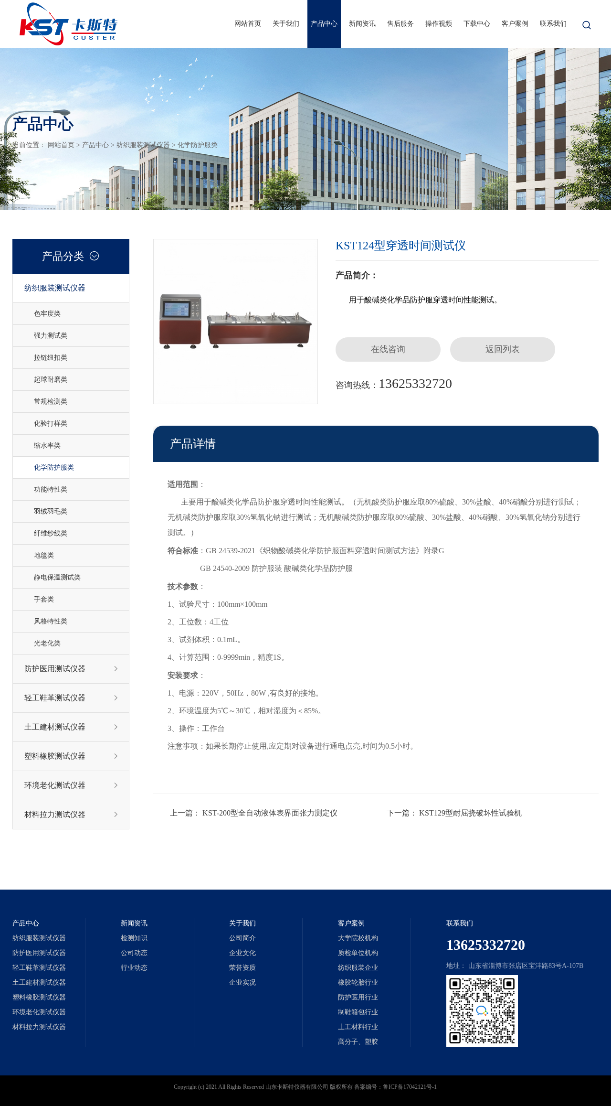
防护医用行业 (358, 997)
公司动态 (134, 952)
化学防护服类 (198, 145)
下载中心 (477, 23)
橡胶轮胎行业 (358, 982)
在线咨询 (388, 349)
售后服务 (400, 23)
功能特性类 (50, 489)
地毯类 (44, 555)
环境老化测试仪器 (71, 785)
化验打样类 (50, 423)
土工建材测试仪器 (71, 727)
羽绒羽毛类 (50, 511)
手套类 (44, 599)
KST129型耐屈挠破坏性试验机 (470, 813)
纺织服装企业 (358, 967)
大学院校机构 (358, 938)
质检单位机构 (358, 952)
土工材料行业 (358, 1027)
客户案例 (515, 23)
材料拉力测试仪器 (71, 814)
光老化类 (47, 643)
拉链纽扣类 (50, 357)
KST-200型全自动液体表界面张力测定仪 (269, 813)
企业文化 (242, 952)
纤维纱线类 (50, 533)
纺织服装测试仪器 (143, 145)
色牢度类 (47, 313)
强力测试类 (50, 335)
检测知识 (134, 938)
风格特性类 (50, 621)
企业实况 (242, 982)
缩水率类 (47, 445)
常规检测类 (50, 401)
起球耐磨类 (50, 379)
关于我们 (286, 23)
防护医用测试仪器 (71, 669)
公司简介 (242, 938)
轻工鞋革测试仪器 (71, 698)
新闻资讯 (362, 23)
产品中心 (324, 23)
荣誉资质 (242, 967)
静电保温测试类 (57, 577)
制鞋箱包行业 (358, 1012)
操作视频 (438, 23)
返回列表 (502, 349)
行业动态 (134, 967)
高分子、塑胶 (358, 1041)
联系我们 (553, 23)
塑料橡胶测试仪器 (71, 756)
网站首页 (247, 23)
